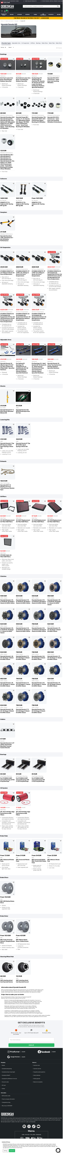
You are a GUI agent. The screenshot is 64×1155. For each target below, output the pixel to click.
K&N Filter (3, 518)
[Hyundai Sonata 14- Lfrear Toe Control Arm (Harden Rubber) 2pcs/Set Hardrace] (54, 350)
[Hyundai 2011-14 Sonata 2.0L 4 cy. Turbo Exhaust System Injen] (7, 472)
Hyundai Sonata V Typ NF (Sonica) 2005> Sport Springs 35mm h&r (7, 446)
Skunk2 (2, 741)
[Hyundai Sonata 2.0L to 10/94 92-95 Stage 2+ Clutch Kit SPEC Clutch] (7, 615)
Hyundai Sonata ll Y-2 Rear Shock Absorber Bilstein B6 (7, 411)
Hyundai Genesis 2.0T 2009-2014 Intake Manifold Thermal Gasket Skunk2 (7, 745)
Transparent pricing (6, 1102)
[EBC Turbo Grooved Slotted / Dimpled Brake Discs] (7, 926)
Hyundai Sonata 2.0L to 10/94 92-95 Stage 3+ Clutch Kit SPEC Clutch (54, 602)
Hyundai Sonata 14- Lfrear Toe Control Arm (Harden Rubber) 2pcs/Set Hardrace (54, 366)
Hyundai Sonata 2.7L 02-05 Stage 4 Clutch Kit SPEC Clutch (54, 684)
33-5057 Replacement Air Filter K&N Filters (23, 520)
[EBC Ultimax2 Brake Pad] (54, 846)
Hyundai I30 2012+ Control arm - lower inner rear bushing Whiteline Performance (54, 120)
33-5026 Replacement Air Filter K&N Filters (7, 520)
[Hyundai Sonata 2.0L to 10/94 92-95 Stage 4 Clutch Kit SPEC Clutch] (23, 615)
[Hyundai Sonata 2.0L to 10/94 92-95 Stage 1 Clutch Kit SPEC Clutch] (7, 587)
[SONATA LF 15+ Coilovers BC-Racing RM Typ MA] (23, 189)
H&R (1, 441)
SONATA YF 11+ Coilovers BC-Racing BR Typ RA (6, 204)
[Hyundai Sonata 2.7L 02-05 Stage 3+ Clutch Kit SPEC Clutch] (54, 643)
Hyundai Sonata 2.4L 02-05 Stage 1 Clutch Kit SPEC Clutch (7, 658)
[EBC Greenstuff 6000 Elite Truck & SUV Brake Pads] (39, 846)
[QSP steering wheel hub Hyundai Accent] (23, 967)
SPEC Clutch (3, 598)
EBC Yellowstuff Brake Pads (7, 860)
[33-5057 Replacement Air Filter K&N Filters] (23, 507)
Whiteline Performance (53, 76)
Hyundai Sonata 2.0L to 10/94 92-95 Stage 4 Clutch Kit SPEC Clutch (23, 629)
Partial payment (36, 1078)
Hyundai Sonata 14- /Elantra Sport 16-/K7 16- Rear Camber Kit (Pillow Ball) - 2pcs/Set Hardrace (7, 366)
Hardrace (2, 76)
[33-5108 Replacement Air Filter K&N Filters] (54, 507)
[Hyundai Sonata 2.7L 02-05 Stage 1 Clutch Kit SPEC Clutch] (54, 615)
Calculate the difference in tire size (9, 1078)
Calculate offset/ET (6, 1075)
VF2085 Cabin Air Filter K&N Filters (6, 555)
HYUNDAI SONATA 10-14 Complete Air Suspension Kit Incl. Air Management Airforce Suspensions (39, 317)
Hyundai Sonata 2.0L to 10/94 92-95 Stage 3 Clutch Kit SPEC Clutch (39, 601)
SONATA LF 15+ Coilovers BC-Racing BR (38, 204)
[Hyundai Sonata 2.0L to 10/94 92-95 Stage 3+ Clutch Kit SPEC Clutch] (54, 587)
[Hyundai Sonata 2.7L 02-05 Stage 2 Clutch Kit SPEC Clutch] (23, 643)
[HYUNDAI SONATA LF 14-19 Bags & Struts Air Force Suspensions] (7, 258)
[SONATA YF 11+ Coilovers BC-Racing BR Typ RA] (7, 189)
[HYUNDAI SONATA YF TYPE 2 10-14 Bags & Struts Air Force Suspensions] (23, 258)
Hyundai (16, 21)
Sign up (31, 1045)
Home (2, 21)
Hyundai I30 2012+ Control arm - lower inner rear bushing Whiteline (53, 80)
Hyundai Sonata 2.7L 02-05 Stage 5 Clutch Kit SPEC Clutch (23, 711)
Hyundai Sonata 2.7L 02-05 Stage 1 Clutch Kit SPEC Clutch (54, 629)
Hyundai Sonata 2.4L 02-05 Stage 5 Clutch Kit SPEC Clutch (38, 711)
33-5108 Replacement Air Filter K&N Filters (54, 520)
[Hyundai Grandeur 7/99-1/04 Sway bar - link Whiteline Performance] (7, 223)
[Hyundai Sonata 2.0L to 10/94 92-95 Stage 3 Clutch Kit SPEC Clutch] (39, 587)
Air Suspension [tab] (25, 43)
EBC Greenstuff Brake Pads (23, 860)
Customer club (36, 1065)
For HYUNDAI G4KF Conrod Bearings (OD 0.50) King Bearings (38, 779)
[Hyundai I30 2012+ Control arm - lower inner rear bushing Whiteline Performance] (54, 104)
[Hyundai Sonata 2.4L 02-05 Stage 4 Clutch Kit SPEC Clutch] (7, 696)
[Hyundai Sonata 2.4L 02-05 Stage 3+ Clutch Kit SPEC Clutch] (7, 669)
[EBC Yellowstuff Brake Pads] (7, 846)
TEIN (17, 407)
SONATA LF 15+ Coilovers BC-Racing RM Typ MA (22, 204)
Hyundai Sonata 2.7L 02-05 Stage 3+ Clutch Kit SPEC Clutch (54, 658)
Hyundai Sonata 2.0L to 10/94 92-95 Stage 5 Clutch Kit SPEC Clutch (39, 629)
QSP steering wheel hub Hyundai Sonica (6, 981)
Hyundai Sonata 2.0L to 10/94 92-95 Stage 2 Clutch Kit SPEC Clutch (23, 601)
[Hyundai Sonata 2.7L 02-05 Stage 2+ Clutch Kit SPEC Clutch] (23, 669)
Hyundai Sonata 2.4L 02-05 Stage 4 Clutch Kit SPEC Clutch (7, 711)
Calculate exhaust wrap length (8, 1072)
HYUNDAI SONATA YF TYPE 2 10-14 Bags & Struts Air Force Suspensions (22, 273)
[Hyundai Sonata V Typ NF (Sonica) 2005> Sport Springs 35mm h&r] (7, 430)
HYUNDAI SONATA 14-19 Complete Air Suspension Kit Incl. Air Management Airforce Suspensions (23, 317)
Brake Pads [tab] (52, 43)
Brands (59, 14)
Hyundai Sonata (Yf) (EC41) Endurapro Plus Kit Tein (23, 411)
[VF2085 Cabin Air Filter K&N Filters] (7, 542)
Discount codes (5, 1082)
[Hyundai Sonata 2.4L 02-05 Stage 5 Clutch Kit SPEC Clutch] (39, 696)
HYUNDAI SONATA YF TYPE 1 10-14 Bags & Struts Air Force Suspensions (38, 273)
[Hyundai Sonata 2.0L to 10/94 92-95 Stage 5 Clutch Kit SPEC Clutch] (39, 615)
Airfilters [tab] (32, 43)
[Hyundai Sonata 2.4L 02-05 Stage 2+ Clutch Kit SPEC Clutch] (39, 669)
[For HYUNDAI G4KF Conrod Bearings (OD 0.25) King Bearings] (23, 765)
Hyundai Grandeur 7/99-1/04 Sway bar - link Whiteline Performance (7, 238)
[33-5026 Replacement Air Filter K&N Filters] (7, 507)
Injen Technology (5, 483)
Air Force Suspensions (6, 269)
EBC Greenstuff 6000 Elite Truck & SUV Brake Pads (39, 861)
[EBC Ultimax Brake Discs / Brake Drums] (23, 926)
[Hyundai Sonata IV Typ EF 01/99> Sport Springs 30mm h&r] (23, 430)
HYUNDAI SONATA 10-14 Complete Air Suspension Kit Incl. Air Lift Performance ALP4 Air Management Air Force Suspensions (7, 317)
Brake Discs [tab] (45, 43)
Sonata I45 (22, 21)
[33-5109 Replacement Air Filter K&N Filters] (39, 507)
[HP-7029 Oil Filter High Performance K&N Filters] (23, 798)
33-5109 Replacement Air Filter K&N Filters (39, 520)
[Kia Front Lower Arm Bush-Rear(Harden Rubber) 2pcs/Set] (7, 64)
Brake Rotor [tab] (59, 43)
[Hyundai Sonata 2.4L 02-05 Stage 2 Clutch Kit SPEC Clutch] (39, 643)
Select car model (4, 14)
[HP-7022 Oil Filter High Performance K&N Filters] (7, 798)
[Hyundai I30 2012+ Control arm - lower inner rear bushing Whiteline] (54, 64)
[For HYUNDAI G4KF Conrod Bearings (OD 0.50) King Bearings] (39, 765)
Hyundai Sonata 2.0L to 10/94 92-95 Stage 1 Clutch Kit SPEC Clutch (7, 601)
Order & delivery (36, 1075)
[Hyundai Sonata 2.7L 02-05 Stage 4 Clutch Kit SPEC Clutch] (54, 669)
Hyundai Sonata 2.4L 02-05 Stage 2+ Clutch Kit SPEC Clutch (39, 684)
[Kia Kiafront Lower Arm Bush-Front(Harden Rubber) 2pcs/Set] (23, 64)
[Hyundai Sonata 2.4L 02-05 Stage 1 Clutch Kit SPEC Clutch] (7, 643)
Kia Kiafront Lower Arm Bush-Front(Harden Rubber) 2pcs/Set (23, 79)
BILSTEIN (3, 407)
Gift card (4, 1085)
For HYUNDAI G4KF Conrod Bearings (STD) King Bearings (7, 779)
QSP (1, 978)
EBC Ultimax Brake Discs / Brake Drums (22, 940)
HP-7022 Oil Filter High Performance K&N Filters (7, 813)
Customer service (37, 1068)
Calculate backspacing (7, 1068)
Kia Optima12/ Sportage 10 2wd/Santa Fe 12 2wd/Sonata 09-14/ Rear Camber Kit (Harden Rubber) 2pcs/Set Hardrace (22, 368)
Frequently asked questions (39, 1072)
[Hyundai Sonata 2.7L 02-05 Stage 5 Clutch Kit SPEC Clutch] (23, 696)
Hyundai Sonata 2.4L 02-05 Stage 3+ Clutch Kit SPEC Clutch (7, 684)
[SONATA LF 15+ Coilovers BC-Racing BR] (39, 189)
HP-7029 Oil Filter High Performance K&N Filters (23, 813)
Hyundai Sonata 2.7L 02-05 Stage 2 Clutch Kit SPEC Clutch (23, 658)
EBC (1, 857)
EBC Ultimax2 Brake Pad (53, 860)
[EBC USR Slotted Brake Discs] (7, 888)
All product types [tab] (6, 43)
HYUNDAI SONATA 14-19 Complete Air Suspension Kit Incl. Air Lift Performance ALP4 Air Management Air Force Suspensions (54, 275)
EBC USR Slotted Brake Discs (7, 902)
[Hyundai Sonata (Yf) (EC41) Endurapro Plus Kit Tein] (23, 396)
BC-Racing (3, 200)
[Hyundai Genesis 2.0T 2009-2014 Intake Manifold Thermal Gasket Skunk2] (7, 730)
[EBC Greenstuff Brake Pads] (23, 846)
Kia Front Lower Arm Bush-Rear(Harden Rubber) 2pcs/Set (6, 79)
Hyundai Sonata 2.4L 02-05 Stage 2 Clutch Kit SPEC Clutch (38, 658)
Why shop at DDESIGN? (7, 1105)
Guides (3, 1088)
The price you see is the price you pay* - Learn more (31, 18)
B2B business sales (6, 1095)
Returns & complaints (37, 1082)
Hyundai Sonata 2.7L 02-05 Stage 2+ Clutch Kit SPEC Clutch (23, 684)
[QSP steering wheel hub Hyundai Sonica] (7, 967)
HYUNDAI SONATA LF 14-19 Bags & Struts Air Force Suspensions (7, 272)
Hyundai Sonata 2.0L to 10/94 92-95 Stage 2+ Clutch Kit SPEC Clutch (7, 630)
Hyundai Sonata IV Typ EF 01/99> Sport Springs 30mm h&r (23, 445)
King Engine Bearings (6, 776)
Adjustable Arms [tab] (16, 43)
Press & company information (8, 1099)
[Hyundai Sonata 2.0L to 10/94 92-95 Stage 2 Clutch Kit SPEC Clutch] (23, 587)
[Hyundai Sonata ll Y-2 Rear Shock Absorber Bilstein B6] (7, 396)
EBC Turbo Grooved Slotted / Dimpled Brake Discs (7, 941)
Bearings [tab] (38, 43)
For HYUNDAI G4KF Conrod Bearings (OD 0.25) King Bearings (22, 779)
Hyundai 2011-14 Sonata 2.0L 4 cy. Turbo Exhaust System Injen (7, 487)
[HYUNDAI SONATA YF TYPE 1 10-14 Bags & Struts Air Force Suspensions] (39, 258)
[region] (31, 113)
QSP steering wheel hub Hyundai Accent (22, 981)
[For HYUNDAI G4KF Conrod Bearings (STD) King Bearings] (7, 765)
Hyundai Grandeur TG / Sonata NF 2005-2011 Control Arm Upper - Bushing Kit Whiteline (39, 120)
